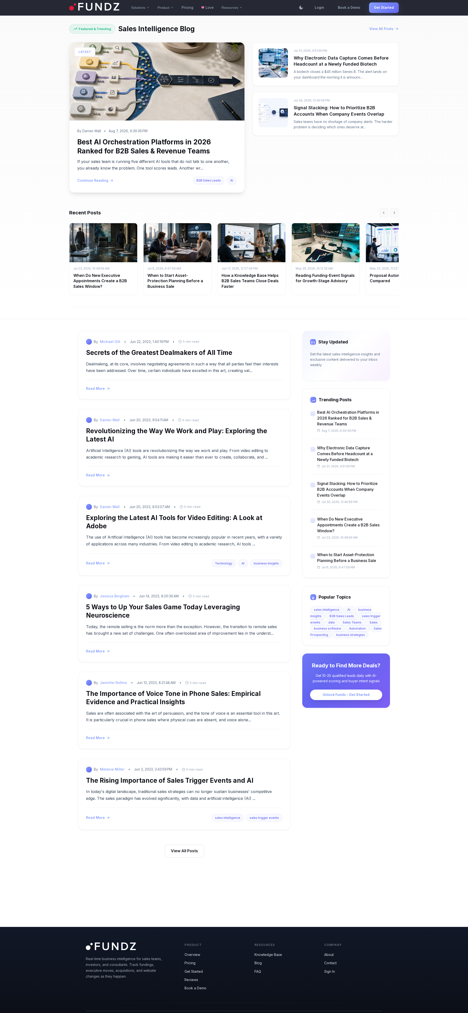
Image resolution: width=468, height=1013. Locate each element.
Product (165, 8)
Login (319, 7)
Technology (223, 563)
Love (207, 7)
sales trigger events (264, 818)
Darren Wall (110, 420)
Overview (192, 955)
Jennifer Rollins (113, 683)
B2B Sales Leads (208, 180)
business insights (266, 563)
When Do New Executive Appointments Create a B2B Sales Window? (100, 281)
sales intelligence (227, 818)
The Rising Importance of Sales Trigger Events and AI (170, 780)
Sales (374, 622)
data (331, 622)
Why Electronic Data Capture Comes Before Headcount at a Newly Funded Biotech (345, 453)
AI (231, 180)
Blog (258, 963)
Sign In (329, 971)
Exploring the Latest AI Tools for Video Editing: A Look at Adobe (174, 522)
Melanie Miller (112, 769)
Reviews (191, 980)
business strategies (350, 635)
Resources (232, 8)
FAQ (257, 971)
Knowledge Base (268, 955)
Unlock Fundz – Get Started (346, 694)
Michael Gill (110, 342)
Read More (95, 388)
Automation (357, 628)
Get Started (384, 7)
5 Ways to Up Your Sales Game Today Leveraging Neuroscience (163, 611)
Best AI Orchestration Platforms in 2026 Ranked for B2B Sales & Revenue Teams (348, 418)
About (329, 955)
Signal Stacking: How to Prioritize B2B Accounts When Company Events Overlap (347, 489)
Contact (330, 963)
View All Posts (381, 29)
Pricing (187, 7)
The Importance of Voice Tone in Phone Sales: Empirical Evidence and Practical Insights (173, 698)
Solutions (140, 8)
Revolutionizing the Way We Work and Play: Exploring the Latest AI (176, 435)
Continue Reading (92, 180)
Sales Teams (352, 622)
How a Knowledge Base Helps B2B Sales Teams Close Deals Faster (250, 281)
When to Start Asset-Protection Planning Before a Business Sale (175, 281)
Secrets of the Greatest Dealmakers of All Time (159, 352)
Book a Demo (349, 7)
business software (328, 628)
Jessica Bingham (114, 596)
